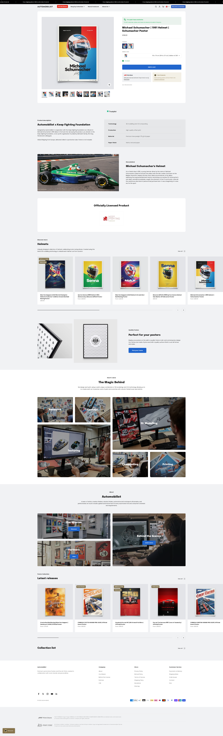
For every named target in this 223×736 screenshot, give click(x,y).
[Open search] (156, 7)
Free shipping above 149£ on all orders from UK (38, 2)
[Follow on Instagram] (47, 694)
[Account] (159, 7)
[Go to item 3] (58, 94)
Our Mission (102, 674)
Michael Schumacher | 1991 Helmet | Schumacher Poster (202, 296)
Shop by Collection (77, 7)
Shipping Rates (173, 674)
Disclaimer (137, 683)
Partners (101, 680)
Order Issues (173, 677)
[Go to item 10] (107, 94)
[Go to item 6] (79, 94)
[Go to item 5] (72, 94)
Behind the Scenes (104, 677)
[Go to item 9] (100, 94)
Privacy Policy (138, 671)
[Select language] (167, 7)
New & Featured (93, 7)
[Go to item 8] (93, 94)
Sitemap (137, 686)
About (100, 671)
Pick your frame (137, 350)
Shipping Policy (139, 680)
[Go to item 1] (44, 94)
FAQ (170, 683)
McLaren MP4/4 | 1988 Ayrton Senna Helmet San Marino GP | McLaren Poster (167, 296)
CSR (100, 683)
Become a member (178, 7)
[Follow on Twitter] (43, 694)
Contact (171, 680)
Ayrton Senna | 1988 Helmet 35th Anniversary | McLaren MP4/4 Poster (90, 296)
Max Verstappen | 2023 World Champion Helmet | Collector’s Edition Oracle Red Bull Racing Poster (54, 296)
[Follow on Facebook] (38, 694)
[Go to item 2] (51, 94)
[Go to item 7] (86, 94)
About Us (105, 7)
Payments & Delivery (175, 671)
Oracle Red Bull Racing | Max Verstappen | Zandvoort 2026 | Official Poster (54, 623)
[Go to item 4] (65, 94)
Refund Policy (138, 674)
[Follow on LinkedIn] (56, 694)
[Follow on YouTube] (52, 694)
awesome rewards (159, 79)
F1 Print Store (62, 6)
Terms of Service (139, 677)
